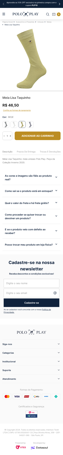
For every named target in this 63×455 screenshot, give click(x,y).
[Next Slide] (59, 4)
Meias (49, 22)
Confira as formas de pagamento (17, 110)
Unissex (40, 22)
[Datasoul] (39, 448)
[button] (5, 124)
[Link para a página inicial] (8, 22)
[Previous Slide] (3, 4)
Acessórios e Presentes (25, 22)
